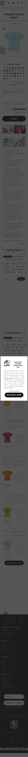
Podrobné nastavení (14, 391)
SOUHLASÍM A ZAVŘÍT (14, 395)
